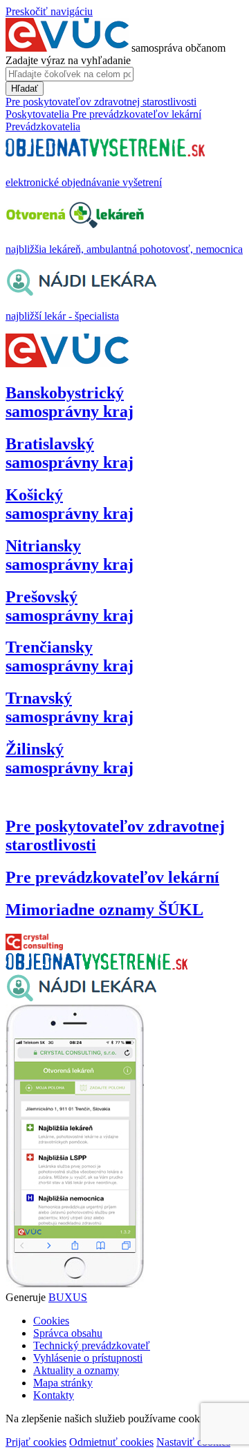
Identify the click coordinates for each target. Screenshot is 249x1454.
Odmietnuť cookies (111, 1442)
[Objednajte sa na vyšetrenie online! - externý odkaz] (96, 966)
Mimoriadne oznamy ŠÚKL (104, 910)
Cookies (51, 1321)
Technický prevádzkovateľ (91, 1345)
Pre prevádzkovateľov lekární (112, 877)
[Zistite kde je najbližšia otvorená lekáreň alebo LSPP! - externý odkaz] (75, 1285)
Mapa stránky (63, 1383)
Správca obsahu (67, 1333)
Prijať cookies (36, 1442)
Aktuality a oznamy (76, 1370)
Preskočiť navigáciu (49, 11)
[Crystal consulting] (34, 946)
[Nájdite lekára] (81, 998)
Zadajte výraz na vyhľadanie (68, 60)
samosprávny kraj (69, 402)
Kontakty (53, 1395)
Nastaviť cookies (193, 1442)
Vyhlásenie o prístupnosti (87, 1358)
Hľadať (24, 88)
